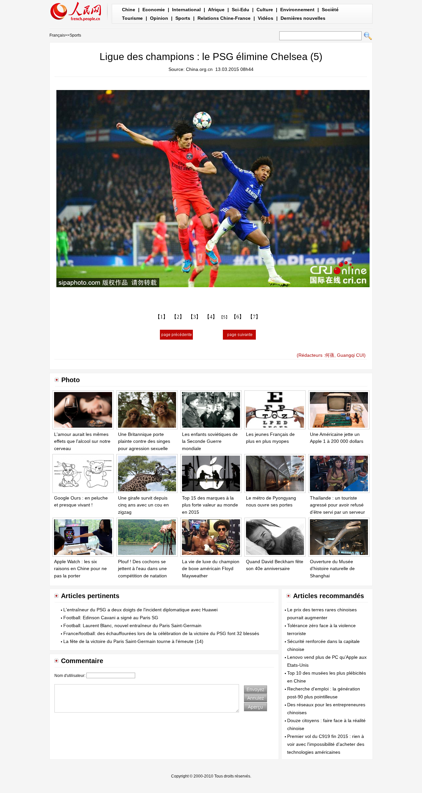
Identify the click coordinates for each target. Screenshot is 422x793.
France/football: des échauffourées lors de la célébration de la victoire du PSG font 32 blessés (161, 633)
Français (57, 35)
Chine (128, 9)
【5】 (224, 317)
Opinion (159, 18)
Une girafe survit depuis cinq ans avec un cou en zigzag (143, 505)
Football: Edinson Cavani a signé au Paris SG (110, 617)
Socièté (330, 9)
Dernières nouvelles (303, 18)
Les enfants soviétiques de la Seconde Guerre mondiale (210, 441)
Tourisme (132, 18)
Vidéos (265, 18)
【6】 (237, 317)
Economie (153, 9)
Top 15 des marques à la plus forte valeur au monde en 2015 (210, 505)
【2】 (178, 317)
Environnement (297, 9)
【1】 (161, 317)
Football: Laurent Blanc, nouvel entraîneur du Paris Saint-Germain (132, 625)
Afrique (216, 9)
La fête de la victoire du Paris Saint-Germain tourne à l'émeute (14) (133, 641)
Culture (264, 9)
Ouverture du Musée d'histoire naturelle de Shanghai (332, 568)
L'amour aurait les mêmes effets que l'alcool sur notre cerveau (82, 441)
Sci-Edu (240, 9)
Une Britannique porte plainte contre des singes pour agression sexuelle (144, 441)
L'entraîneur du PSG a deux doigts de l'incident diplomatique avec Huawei (140, 609)
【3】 (194, 317)
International (186, 9)
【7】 (254, 317)
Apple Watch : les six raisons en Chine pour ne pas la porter (80, 568)
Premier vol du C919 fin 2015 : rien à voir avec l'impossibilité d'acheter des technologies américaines (325, 744)
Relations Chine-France (224, 18)
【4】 (211, 317)
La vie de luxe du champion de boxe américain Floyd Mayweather (210, 568)
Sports (182, 18)
